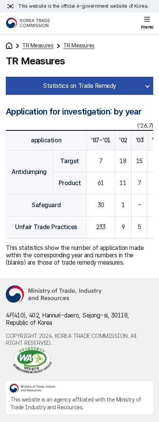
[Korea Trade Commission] (28, 23)
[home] (9, 45)
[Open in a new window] (79, 359)
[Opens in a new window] (54, 294)
